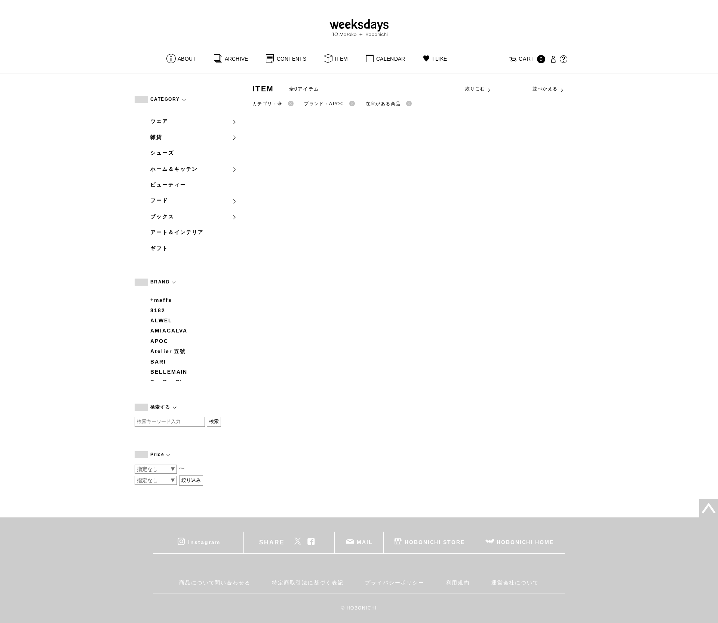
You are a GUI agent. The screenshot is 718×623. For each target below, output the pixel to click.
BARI (158, 362)
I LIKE (439, 59)
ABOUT (187, 59)
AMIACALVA (168, 331)
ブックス (162, 216)
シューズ (162, 153)
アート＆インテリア (177, 232)
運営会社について (515, 583)
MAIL (365, 542)
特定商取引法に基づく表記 (307, 583)
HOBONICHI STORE (435, 542)
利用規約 (458, 583)
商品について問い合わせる (215, 583)
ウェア (159, 121)
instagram (204, 542)
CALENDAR (390, 59)
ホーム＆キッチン (174, 169)
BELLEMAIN (168, 372)
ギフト (159, 248)
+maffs (161, 300)
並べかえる (545, 88)
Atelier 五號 (168, 351)
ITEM (341, 59)
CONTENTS (291, 59)
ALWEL (161, 320)
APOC (159, 341)
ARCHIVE (236, 59)
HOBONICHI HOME (525, 542)
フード (159, 200)
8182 (157, 310)
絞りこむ (475, 88)
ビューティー (168, 185)
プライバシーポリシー (394, 583)
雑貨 (156, 137)
